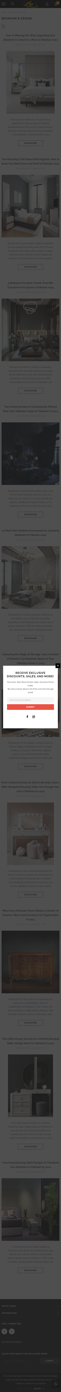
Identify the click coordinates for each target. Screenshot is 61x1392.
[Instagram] (33, 716)
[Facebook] (27, 716)
